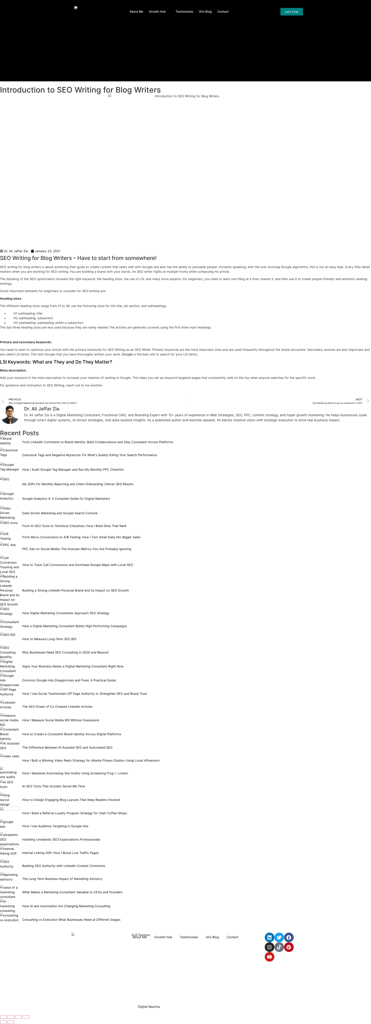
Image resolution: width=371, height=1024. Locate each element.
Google (128, 354)
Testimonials (184, 11)
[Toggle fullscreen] (11, 1017)
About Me (136, 11)
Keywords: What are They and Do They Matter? (56, 362)
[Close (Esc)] (26, 1017)
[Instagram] (269, 947)
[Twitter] (279, 937)
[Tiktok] (279, 947)
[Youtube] (269, 957)
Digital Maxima (149, 1007)
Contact (223, 11)
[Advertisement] (185, 52)
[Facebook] (289, 937)
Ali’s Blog (205, 11)
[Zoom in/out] (3, 1017)
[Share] (18, 1017)
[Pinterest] (289, 947)
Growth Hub (157, 11)
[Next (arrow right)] (11, 1022)
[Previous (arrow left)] (3, 1022)
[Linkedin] (269, 937)
